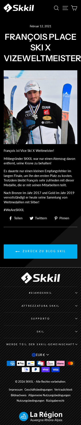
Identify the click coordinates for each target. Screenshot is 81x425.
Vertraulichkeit (63, 389)
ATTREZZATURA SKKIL (41, 305)
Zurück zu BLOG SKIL (43, 251)
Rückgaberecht (55, 400)
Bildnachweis (19, 395)
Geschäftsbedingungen (38, 389)
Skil (40, 331)
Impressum (16, 389)
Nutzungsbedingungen (30, 400)
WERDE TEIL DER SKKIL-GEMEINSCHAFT (40, 344)
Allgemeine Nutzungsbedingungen (49, 395)
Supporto (40, 318)
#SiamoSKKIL (40, 292)
